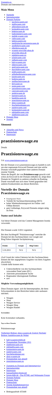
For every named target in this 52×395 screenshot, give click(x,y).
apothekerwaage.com (21, 46)
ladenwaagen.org (19, 41)
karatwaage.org (18, 76)
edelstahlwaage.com (20, 112)
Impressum (11, 134)
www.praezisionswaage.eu (16, 160)
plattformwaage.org (20, 115)
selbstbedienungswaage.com (24, 74)
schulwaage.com (19, 57)
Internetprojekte (13, 17)
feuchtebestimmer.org (21, 105)
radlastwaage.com (19, 60)
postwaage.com (18, 86)
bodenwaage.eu (18, 79)
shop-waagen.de (18, 103)
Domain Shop (12, 117)
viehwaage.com (18, 38)
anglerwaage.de (18, 93)
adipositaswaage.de (20, 27)
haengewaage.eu (19, 95)
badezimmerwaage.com (22, 34)
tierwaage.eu (17, 84)
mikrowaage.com (19, 65)
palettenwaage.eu (19, 55)
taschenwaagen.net (20, 22)
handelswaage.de (19, 98)
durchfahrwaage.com (20, 69)
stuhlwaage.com (18, 24)
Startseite (10, 15)
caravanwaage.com (20, 91)
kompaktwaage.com (20, 29)
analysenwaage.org (20, 67)
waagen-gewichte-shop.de (23, 50)
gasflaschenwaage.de (20, 81)
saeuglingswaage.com (21, 88)
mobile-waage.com (20, 36)
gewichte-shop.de (19, 53)
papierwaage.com (19, 107)
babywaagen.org (19, 62)
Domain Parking (13, 19)
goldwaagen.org (18, 72)
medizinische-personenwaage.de (25, 43)
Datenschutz (11, 132)
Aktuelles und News (15, 130)
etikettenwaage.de (19, 48)
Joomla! (9, 119)
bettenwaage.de (18, 31)
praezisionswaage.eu (20, 100)
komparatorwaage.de (20, 110)
